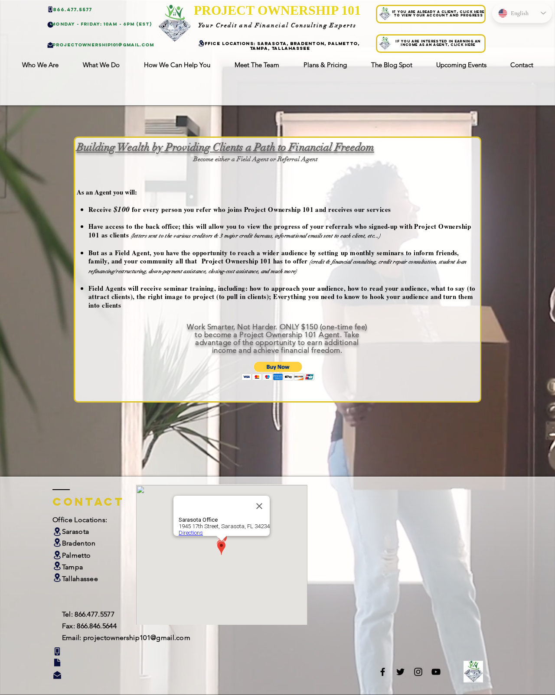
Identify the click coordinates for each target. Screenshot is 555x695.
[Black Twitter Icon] (400, 671)
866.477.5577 (94, 614)
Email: (72, 637)
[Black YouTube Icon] (436, 671)
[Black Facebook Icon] (382, 671)
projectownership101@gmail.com (136, 637)
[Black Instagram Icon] (418, 671)
